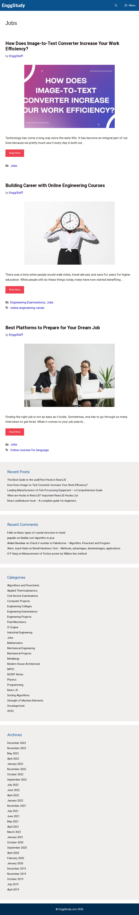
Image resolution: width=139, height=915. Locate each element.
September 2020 (17, 847)
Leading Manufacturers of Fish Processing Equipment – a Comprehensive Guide (54, 490)
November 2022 (16, 769)
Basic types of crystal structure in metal (41, 532)
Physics (11, 679)
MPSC (10, 669)
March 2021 (14, 832)
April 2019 (13, 889)
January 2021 (15, 837)
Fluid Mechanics (16, 622)
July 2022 (12, 784)
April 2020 (13, 853)
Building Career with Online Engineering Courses (55, 185)
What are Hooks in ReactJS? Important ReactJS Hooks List (42, 495)
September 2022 (17, 779)
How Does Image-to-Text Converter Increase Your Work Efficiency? (47, 485)
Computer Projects (18, 601)
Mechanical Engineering (21, 648)
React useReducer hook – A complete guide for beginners (41, 500)
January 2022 (15, 800)
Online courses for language (29, 450)
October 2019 (15, 879)
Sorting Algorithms (18, 695)
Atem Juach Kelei (17, 548)
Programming (15, 684)
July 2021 (12, 811)
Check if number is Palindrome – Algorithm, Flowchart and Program (70, 543)
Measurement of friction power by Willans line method (54, 553)
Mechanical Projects (19, 653)
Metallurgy (13, 658)
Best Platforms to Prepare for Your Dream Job (52, 327)
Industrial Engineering (19, 632)
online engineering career (27, 308)
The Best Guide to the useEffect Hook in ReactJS (36, 479)
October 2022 (15, 774)
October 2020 (15, 842)
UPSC (10, 711)
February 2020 (15, 858)
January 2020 (15, 863)
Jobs (13, 166)
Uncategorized (15, 705)
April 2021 (13, 826)
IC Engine (12, 627)
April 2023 (13, 758)
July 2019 (12, 884)
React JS (12, 690)
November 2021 (16, 805)
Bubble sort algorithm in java (37, 538)
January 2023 (15, 764)
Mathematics (15, 643)
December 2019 (16, 868)
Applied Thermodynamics (22, 590)
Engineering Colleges (19, 606)
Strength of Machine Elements (25, 700)
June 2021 (13, 816)
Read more (16, 154)
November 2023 (16, 748)
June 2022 (13, 790)
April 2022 (13, 795)
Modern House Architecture (23, 664)
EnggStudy (13, 5)
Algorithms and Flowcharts (23, 585)
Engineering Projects (19, 616)
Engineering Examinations (27, 302)
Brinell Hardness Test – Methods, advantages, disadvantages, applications (76, 548)
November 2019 (16, 873)
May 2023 (13, 753)
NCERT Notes (15, 674)
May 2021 (13, 821)
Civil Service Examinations (22, 595)
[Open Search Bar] (116, 5)
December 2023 (16, 743)
